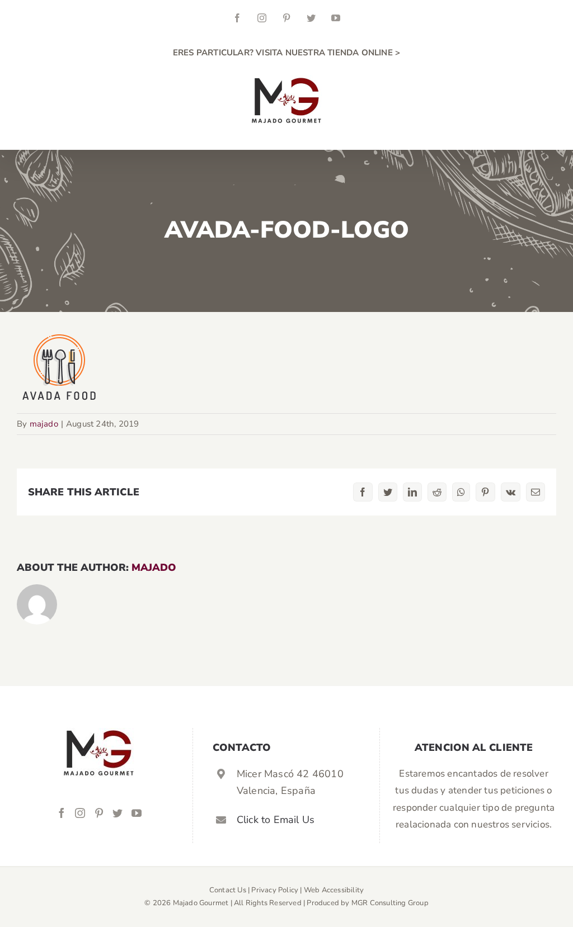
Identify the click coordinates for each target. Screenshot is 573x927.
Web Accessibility (334, 890)
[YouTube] (136, 813)
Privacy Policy (274, 890)
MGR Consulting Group (390, 903)
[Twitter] (117, 813)
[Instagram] (80, 813)
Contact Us (227, 890)
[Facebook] (62, 813)
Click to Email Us (275, 819)
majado (44, 423)
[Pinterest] (99, 813)
